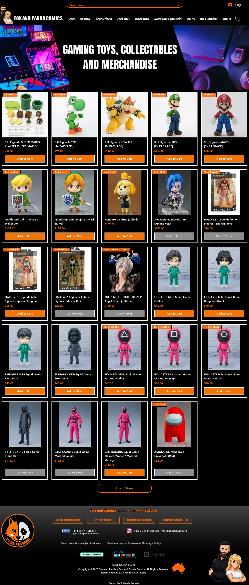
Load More (124, 488)
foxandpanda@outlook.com (85, 543)
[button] (237, 18)
